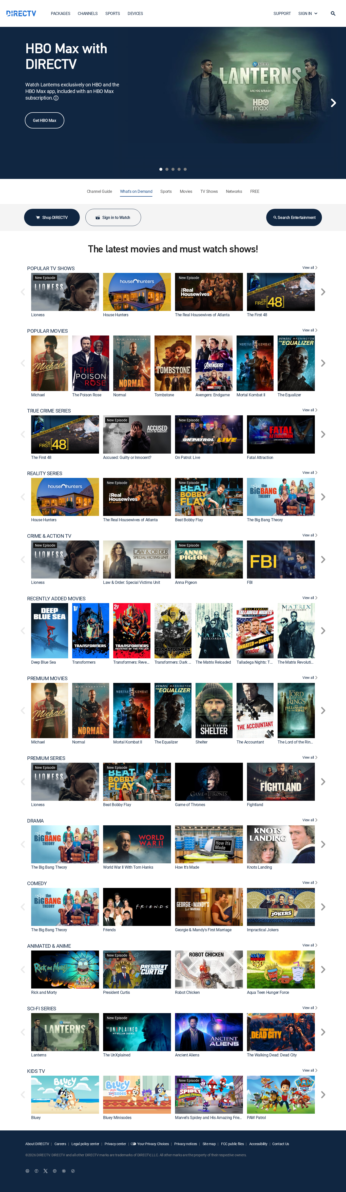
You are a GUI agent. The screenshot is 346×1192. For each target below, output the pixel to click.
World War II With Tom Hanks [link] (128, 867)
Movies (186, 191)
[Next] (333, 103)
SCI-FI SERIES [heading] (41, 1008)
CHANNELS (88, 13)
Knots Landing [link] (259, 867)
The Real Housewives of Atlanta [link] (202, 315)
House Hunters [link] (115, 315)
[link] (65, 292)
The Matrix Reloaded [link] (213, 662)
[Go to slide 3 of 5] (173, 169)
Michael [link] (38, 395)
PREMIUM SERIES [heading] (46, 758)
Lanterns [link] (38, 1055)
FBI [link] (250, 582)
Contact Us (280, 1143)
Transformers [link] (83, 662)
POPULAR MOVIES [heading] (47, 331)
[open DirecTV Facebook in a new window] (36, 1171)
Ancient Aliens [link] (187, 1055)
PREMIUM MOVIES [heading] (47, 678)
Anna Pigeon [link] (186, 582)
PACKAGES (60, 13)
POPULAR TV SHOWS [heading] (51, 268)
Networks (234, 191)
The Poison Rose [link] (86, 395)
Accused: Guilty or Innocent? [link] (127, 457)
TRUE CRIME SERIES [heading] (49, 410)
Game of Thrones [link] (190, 804)
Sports (165, 191)
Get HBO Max (44, 120)
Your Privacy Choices (153, 1143)
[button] (333, 13)
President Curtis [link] (116, 992)
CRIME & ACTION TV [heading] (49, 536)
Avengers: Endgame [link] (213, 395)
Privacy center (115, 1143)
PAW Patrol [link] (256, 1117)
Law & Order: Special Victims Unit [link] (131, 582)
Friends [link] (109, 930)
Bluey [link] (36, 1117)
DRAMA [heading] (35, 820)
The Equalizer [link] (289, 395)
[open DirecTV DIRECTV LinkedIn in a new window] (27, 1171)
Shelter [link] (201, 742)
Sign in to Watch (116, 217)
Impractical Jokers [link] (262, 930)
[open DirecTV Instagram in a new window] (55, 1171)
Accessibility (257, 1143)
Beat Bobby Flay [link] (189, 520)
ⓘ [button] (56, 98)
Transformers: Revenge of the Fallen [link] (144, 662)
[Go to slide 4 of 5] (179, 169)
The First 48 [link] (257, 315)
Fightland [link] (255, 804)
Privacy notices (185, 1143)
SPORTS (112, 13)
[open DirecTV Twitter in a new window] (46, 1171)
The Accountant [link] (250, 742)
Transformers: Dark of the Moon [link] (182, 662)
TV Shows (209, 191)
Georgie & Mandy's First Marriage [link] (203, 930)
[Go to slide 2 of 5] (166, 169)
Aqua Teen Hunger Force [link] (268, 992)
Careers (60, 1143)
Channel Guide (99, 191)
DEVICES (135, 13)
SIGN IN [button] (305, 13)
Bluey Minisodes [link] (117, 1117)
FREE (254, 191)
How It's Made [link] (187, 867)
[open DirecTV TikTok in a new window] (73, 1171)
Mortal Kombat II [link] (251, 395)
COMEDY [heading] (37, 883)
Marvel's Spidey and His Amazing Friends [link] (210, 1117)
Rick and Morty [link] (44, 992)
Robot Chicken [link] (187, 992)
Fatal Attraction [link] (260, 457)
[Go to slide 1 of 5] (160, 169)
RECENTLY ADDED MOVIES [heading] (56, 598)
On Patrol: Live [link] (187, 457)
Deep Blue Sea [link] (43, 662)
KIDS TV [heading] (36, 1071)
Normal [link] (119, 395)
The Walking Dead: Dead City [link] (272, 1055)
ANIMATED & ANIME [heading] (49, 946)
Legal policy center (85, 1143)
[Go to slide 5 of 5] (185, 169)
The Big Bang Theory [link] (265, 520)
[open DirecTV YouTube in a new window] (64, 1171)
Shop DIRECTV (55, 217)
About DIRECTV (37, 1143)
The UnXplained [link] (116, 1055)
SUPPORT (282, 13)
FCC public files (232, 1143)
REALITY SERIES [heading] (44, 473)
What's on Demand (136, 191)
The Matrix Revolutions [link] (297, 662)
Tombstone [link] (164, 395)
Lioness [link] (38, 315)
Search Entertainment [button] (296, 217)
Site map (209, 1143)
